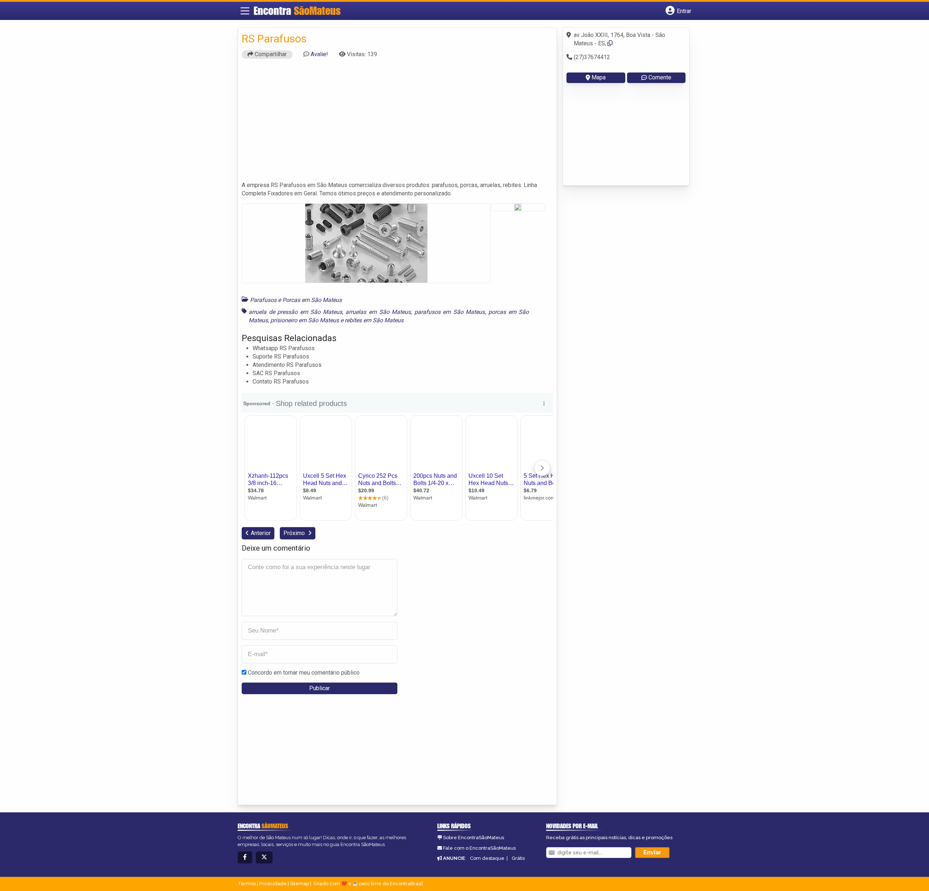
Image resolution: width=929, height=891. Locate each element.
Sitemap (299, 883)
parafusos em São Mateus (449, 311)
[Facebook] (245, 857)
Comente (659, 77)
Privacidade (273, 883)
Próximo (294, 533)
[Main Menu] (245, 11)
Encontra (297, 10)
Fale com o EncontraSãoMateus (479, 848)
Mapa (599, 77)
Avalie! (319, 54)
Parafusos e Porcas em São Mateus (296, 300)
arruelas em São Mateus (378, 311)
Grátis (518, 858)
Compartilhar (270, 54)
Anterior (261, 533)
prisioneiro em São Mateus (304, 320)
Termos (247, 883)
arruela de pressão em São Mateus (295, 311)
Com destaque (487, 858)
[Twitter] (264, 857)
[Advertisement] (397, 123)
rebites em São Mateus (374, 320)
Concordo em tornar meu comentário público (304, 672)
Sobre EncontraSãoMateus (473, 837)
